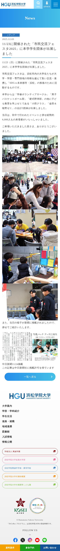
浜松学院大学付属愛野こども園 (18, 485)
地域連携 (7, 426)
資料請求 (10, 547)
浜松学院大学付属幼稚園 (15, 476)
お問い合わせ (50, 547)
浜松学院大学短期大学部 (15, 460)
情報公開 (7, 442)
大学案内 (7, 406)
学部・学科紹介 (11, 411)
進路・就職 (8, 421)
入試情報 (7, 436)
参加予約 (30, 547)
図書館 (6, 431)
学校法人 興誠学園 (12, 451)
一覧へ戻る (30, 377)
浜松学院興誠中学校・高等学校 (18, 468)
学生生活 (7, 416)
